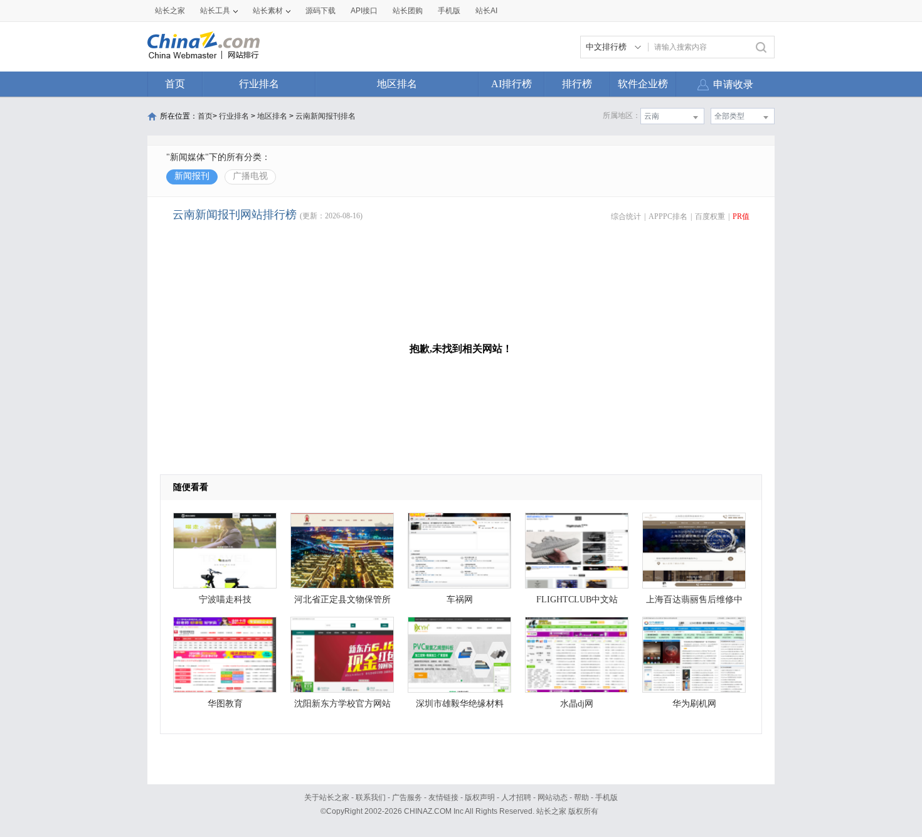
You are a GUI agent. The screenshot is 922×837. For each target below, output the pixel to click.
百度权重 (710, 216)
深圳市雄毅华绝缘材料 (460, 703)
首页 (175, 83)
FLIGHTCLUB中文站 (577, 599)
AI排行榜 (511, 83)
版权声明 (480, 797)
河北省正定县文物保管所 (342, 599)
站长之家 (170, 10)
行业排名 (259, 83)
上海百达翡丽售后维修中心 (694, 602)
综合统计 (626, 216)
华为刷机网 (694, 703)
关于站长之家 (326, 797)
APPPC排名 (668, 216)
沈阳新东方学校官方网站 (342, 703)
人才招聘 (516, 797)
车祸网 (460, 599)
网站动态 (553, 797)
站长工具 (215, 10)
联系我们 (371, 797)
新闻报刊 (191, 176)
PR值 (741, 216)
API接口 (364, 10)
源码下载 (320, 10)
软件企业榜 (643, 83)
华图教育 (225, 703)
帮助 (581, 797)
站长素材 (268, 10)
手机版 (606, 797)
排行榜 (577, 83)
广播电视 (250, 176)
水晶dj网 (576, 703)
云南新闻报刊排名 (325, 116)
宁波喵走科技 (225, 599)
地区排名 (397, 83)
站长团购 (408, 10)
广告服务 (407, 797)
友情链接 (443, 797)
